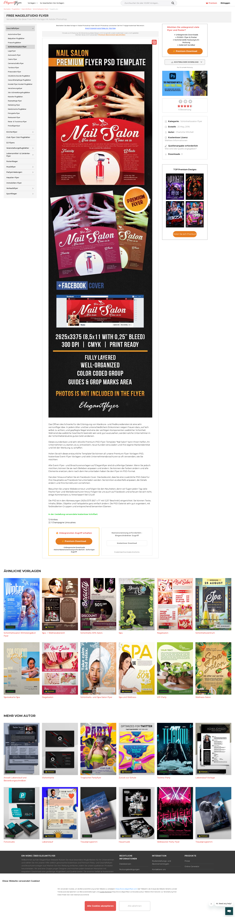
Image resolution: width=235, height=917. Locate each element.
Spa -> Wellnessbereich (53, 633)
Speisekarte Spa (12, 697)
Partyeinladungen (14, 172)
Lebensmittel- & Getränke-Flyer (18, 154)
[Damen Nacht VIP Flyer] (195, 214)
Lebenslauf (47, 842)
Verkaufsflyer (12, 188)
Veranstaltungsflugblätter (17, 148)
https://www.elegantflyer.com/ (126, 889)
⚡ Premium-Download (74, 541)
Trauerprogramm (89, 842)
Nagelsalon (162, 633)
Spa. (121, 633)
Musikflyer (11, 167)
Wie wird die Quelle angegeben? (181, 149)
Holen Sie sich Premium (184, 234)
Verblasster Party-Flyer (168, 842)
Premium (213, 3)
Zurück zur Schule (127, 778)
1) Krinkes (53, 519)
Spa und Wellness (127, 697)
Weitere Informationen (176, 140)
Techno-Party (163, 778)
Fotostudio (9, 842)
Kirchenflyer (11, 132)
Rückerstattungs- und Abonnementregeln (161, 862)
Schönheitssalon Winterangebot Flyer (20, 634)
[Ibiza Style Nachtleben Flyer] (175, 214)
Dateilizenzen (125, 864)
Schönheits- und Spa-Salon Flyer (96, 697)
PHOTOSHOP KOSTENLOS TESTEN (100, 28)
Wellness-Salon (203, 697)
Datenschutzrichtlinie (81, 895)
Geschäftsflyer (12, 28)
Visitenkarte (48, 778)
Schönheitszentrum (205, 633)
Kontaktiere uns (159, 869)
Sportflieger (11, 194)
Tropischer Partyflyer (90, 778)
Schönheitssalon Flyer (191, 121)
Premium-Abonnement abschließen (111, 35)
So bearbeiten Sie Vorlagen (52, 3)
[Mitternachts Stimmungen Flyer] (175, 186)
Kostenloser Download (127, 543)
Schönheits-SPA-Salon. (91, 633)
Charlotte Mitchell (185, 132)
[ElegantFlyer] (13, 3)
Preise (187, 861)
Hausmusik (124, 842)
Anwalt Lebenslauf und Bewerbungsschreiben (15, 779)
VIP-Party (161, 697)
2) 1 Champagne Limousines (62, 522)
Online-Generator (192, 866)
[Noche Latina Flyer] (195, 186)
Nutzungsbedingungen (129, 869)
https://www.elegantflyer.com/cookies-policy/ (128, 892)
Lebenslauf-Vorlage (205, 778)
